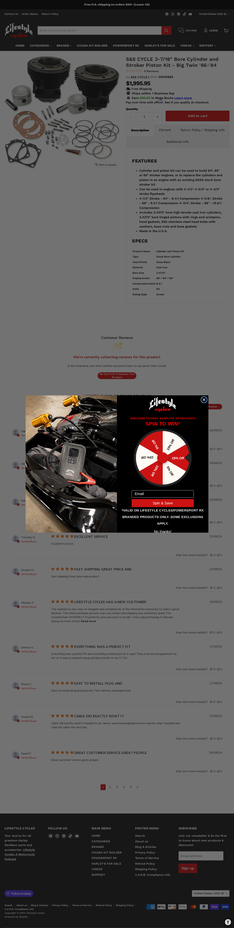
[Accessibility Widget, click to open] (228, 922)
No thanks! (162, 531)
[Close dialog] (204, 400)
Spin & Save (163, 503)
